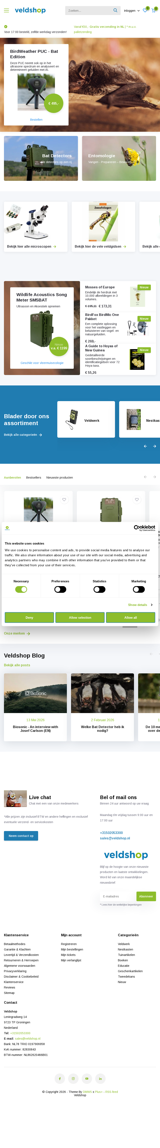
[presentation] (145, 446)
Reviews (9, 987)
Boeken (123, 960)
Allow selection (80, 617)
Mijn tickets (68, 955)
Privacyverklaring (15, 971)
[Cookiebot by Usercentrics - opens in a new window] (137, 528)
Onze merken (15, 633)
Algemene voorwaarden (19, 965)
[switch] (60, 589)
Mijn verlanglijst (71, 960)
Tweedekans (126, 976)
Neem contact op (21, 836)
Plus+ (99, 1092)
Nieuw (122, 982)
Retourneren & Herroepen (21, 960)
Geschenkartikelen (130, 971)
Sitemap (9, 993)
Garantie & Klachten (17, 949)
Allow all (130, 617)
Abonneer (146, 896)
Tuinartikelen (126, 955)
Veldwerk (124, 944)
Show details (137, 605)
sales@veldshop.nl (115, 838)
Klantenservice (14, 982)
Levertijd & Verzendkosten (21, 955)
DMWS (87, 1092)
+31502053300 (111, 833)
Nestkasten (125, 949)
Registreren (69, 944)
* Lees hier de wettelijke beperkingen (121, 904)
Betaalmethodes (14, 944)
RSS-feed (111, 1092)
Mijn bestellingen (72, 949)
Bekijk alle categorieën (21, 434)
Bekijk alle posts (17, 665)
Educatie (123, 965)
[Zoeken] (115, 10)
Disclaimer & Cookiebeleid (21, 976)
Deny (29, 617)
